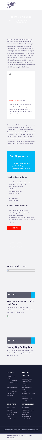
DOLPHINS (12, 294)
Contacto (26, 418)
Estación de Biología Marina (12, 393)
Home (9, 20)
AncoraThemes (10, 430)
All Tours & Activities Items (21, 20)
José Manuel (12, 381)
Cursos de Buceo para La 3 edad (28, 394)
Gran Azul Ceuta (13, 435)
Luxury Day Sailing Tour (20, 347)
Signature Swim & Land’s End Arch (20, 302)
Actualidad (27, 416)
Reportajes (11, 418)
